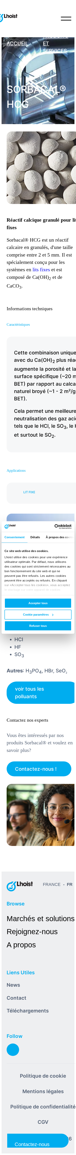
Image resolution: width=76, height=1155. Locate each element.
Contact (16, 998)
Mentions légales (43, 1091)
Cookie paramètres (36, 614)
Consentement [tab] (14, 537)
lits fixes (41, 269)
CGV (43, 1122)
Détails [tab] (35, 537)
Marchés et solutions (41, 918)
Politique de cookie (43, 1076)
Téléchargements (28, 1011)
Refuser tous (38, 625)
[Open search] (50, 18)
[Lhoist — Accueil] (20, 886)
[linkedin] (13, 1050)
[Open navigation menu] (66, 18)
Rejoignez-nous (32, 931)
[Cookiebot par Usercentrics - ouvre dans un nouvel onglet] (55, 526)
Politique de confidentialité (43, 1107)
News (13, 985)
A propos (21, 945)
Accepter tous (38, 603)
